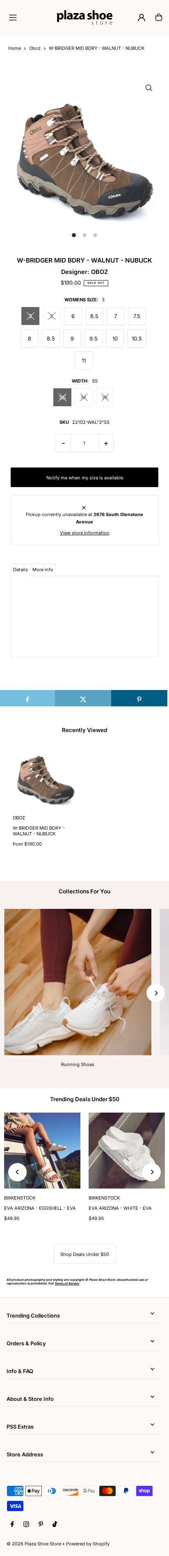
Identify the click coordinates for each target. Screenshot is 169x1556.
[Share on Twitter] (83, 698)
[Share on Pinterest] (139, 698)
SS (62, 397)
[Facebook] (12, 1524)
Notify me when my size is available (84, 478)
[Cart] (158, 17)
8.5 (51, 338)
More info (42, 569)
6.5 (94, 316)
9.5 (93, 338)
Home (14, 48)
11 (84, 360)
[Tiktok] (55, 1524)
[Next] (155, 993)
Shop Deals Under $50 (84, 1254)
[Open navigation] (29, 17)
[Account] (141, 17)
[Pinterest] (41, 1524)
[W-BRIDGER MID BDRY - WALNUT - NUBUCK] (45, 776)
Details (20, 569)
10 (115, 338)
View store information (85, 533)
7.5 (136, 316)
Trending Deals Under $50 (84, 1099)
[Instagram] (26, 1524)
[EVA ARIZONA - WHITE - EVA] (127, 1151)
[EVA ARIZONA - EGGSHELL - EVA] (42, 1151)
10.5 (137, 338)
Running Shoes (77, 1064)
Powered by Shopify (88, 1544)
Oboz (35, 48)
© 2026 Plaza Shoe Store (34, 1544)
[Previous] (17, 1172)
